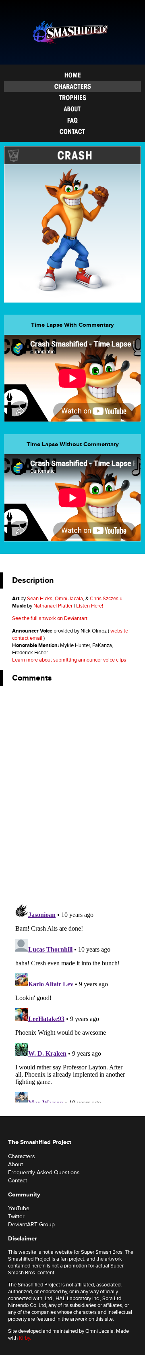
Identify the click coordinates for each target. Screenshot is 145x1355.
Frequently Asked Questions (72, 120)
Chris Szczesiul (107, 598)
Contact (72, 131)
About (72, 109)
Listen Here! (89, 606)
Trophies (72, 97)
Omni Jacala (69, 598)
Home (72, 75)
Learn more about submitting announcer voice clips (69, 660)
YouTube (18, 1208)
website (119, 631)
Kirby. (25, 1338)
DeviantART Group (31, 1224)
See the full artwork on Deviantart (49, 618)
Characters (72, 86)
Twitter (16, 1216)
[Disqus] (72, 793)
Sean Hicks (39, 598)
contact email (27, 638)
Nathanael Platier (52, 606)
